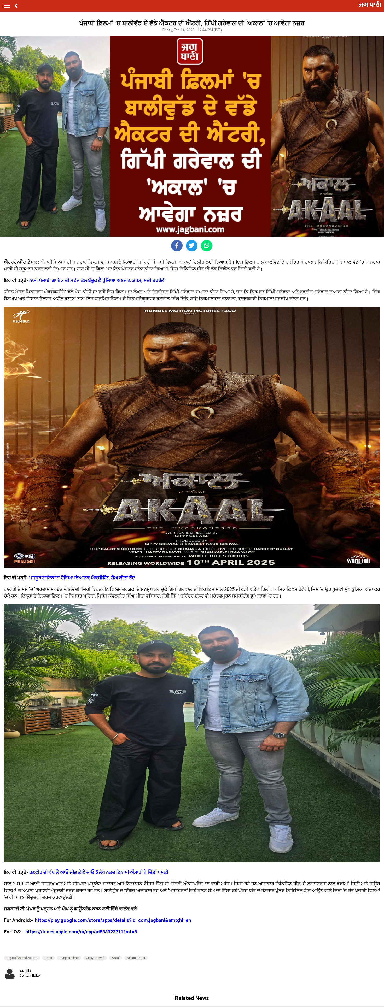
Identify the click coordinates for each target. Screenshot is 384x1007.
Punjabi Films (69, 958)
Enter (48, 958)
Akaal (116, 958)
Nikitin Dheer (136, 958)
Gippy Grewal (95, 958)
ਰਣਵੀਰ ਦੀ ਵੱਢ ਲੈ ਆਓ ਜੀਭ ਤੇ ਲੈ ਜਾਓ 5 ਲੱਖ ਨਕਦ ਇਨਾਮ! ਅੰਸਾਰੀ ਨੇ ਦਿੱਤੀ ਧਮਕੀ (98, 872)
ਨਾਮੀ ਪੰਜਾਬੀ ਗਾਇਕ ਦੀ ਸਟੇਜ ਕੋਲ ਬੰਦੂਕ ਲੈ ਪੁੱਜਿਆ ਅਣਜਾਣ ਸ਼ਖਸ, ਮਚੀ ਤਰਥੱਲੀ (97, 280)
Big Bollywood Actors (22, 958)
